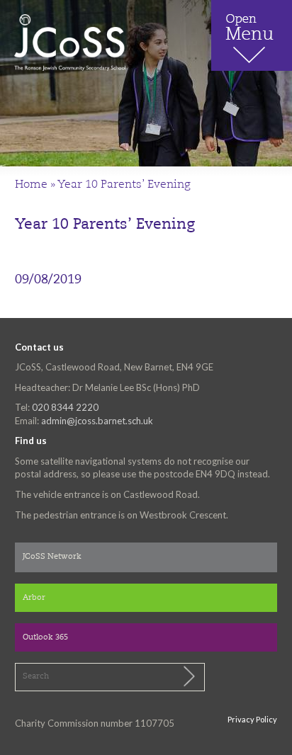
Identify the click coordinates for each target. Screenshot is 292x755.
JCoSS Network (52, 557)
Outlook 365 (45, 638)
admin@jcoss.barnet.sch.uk (97, 420)
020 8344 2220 (65, 407)
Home (31, 185)
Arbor (34, 598)
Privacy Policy (252, 719)
